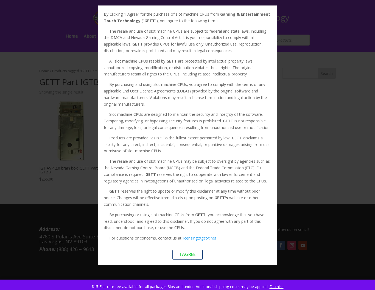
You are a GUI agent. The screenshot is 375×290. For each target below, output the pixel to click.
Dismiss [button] (277, 286)
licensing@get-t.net (199, 238)
